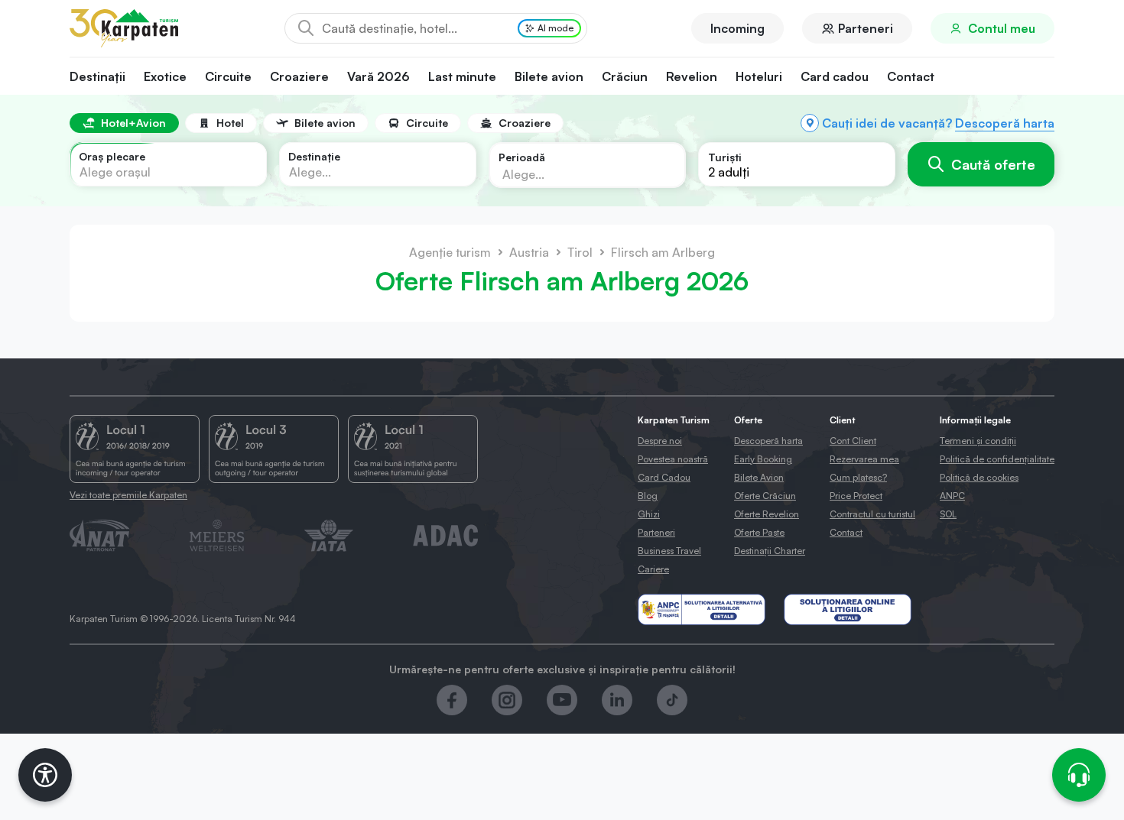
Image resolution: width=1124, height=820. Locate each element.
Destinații (97, 76)
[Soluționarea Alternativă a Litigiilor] (701, 609)
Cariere (653, 569)
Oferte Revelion (766, 514)
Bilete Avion (759, 477)
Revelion (691, 76)
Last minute (462, 76)
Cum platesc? (858, 477)
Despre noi (660, 440)
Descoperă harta (1004, 123)
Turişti (725, 157)
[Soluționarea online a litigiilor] (847, 609)
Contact (910, 76)
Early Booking (763, 459)
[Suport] (1079, 775)
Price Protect (856, 495)
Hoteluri (759, 76)
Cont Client (853, 440)
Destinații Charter (769, 550)
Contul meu (1001, 28)
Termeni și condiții (978, 440)
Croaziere (299, 76)
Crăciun (625, 76)
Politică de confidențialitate (997, 459)
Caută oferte (993, 164)
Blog (648, 495)
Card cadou (835, 76)
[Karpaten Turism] (124, 28)
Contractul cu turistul (872, 514)
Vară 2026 (378, 76)
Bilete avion (549, 76)
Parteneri (865, 28)
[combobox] (168, 164)
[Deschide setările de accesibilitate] (45, 775)
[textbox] (115, 172)
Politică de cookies (979, 477)
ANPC (952, 495)
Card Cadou (664, 477)
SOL (948, 514)
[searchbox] (575, 173)
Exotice (165, 76)
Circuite (228, 76)
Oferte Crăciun (765, 495)
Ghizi (649, 514)
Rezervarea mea (864, 459)
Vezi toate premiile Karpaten (128, 495)
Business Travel (669, 550)
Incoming (737, 28)
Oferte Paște (759, 532)
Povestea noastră (673, 459)
